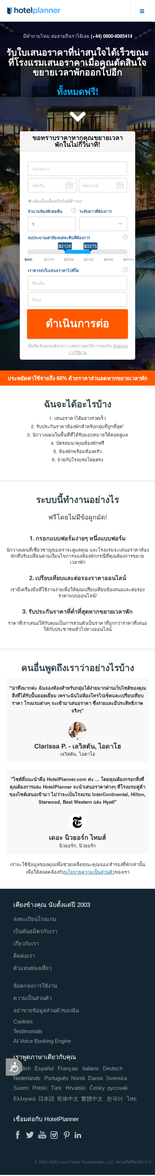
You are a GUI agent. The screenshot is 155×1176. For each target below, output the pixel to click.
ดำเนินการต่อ (77, 323)
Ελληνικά (24, 1099)
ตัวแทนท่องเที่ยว (32, 968)
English (22, 1068)
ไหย (132, 1099)
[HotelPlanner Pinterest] (66, 1135)
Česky (97, 1088)
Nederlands (26, 1078)
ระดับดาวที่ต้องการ (95, 211)
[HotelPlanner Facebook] (17, 1135)
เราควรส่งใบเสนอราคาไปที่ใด (53, 270)
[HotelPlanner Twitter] (30, 1135)
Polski (39, 1088)
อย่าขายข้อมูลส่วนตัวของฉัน (46, 1010)
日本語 (46, 1099)
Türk (56, 1088)
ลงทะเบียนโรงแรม (34, 919)
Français (68, 1068)
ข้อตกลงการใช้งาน (35, 986)
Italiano (90, 1068)
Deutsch (113, 1068)
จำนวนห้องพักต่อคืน (45, 211)
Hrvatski (75, 1088)
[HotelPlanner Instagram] (54, 1135)
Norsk (78, 1078)
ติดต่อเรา (24, 956)
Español (44, 1068)
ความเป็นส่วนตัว (32, 998)
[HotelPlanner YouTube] (42, 1135)
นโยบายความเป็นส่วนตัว (90, 871)
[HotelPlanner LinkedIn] (79, 1135)
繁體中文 (92, 1099)
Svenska (116, 1078)
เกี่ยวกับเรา (26, 943)
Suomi (20, 1088)
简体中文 (68, 1099)
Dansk (95, 1078)
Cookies (23, 1021)
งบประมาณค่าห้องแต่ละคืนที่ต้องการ (59, 237)
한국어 (115, 1099)
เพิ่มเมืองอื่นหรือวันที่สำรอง (56, 201)
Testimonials (28, 1031)
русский (117, 1088)
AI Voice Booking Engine (42, 1041)
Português (56, 1078)
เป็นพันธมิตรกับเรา (35, 931)
